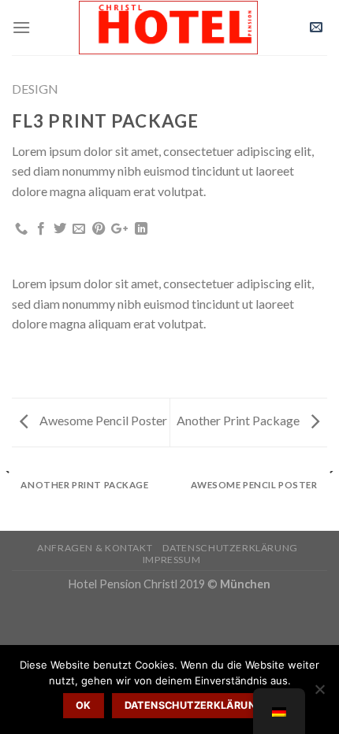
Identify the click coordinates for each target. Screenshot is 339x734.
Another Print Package (239, 420)
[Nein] (319, 693)
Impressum (172, 559)
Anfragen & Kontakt (94, 548)
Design (35, 88)
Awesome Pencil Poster (102, 420)
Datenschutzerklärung (230, 548)
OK (83, 705)
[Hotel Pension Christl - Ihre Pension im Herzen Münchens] (168, 27)
